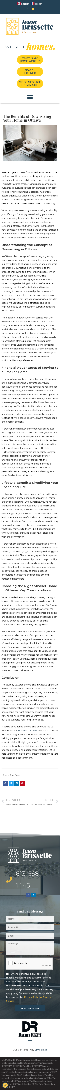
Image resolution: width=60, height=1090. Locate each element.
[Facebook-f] (27, 9)
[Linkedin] (33, 9)
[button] (30, 97)
